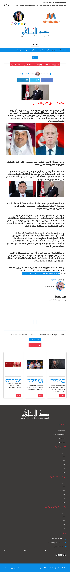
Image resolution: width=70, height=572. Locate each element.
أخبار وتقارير (35, 58)
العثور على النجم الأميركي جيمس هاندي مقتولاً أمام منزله (57, 380)
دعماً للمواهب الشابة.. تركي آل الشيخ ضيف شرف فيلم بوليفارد (35, 380)
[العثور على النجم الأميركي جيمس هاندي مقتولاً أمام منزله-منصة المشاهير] (57, 364)
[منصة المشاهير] (35, 32)
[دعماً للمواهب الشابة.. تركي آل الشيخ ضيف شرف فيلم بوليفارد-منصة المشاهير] (35, 364)
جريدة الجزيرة (62, 438)
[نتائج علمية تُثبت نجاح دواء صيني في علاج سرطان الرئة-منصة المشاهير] (13, 364)
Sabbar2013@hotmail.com (55, 543)
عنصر (64, 453)
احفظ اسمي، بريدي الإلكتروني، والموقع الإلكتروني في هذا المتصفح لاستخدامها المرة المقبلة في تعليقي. (37, 334)
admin (33, 74)
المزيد (62, 395)
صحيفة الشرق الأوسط (59, 434)
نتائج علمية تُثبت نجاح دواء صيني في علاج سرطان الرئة (13, 379)
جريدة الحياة (62, 442)
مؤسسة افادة (7, 568)
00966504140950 (57, 539)
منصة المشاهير (44, 568)
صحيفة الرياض (61, 430)
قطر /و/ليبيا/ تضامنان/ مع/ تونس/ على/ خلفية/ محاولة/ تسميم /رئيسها (41, 273)
